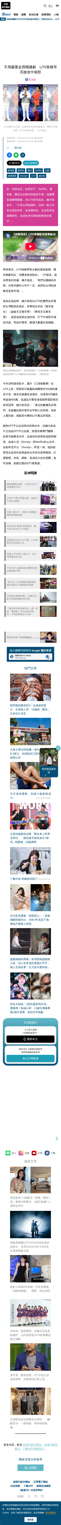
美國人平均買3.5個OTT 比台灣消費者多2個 (21, 555)
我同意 (30, 1519)
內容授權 (15, 1486)
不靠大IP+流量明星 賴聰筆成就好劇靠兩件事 (22, 569)
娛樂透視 (12, 175)
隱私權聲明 (50, 1512)
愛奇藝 (11, 170)
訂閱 (40, 1153)
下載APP (28, 1486)
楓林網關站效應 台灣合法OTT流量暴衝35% (22, 485)
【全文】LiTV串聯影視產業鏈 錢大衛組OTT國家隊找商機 (21, 583)
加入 (14, 1153)
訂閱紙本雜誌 (6, 5)
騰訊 (30, 170)
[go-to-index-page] (27, 79)
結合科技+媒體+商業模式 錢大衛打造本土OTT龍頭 (21, 527)
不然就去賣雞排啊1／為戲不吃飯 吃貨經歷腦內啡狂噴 (22, 597)
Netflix (38, 170)
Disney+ (24, 175)
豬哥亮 (21, 170)
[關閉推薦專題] (58, 748)
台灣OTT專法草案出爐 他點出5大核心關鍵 (22, 499)
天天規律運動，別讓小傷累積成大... (30, 795)
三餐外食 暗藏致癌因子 (23, 879)
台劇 (47, 170)
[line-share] (16, 155)
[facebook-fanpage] (29, 1496)
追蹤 (27, 1153)
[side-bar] (57, 6)
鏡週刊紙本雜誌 (32, 1444)
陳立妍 (18, 147)
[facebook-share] (9, 155)
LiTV (33, 175)
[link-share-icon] (22, 155)
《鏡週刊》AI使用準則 (30, 1490)
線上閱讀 (30, 1468)
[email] (42, 1496)
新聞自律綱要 (44, 1486)
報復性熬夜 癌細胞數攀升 (19, 637)
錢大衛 (42, 175)
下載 (53, 1153)
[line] (20, 1496)
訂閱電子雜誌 (41, 1481)
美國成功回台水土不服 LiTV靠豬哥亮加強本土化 (22, 541)
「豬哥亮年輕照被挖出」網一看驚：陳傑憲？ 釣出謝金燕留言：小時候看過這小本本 (22, 611)
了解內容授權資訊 (33, 1448)
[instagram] (35, 1496)
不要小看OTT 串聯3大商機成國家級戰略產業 (22, 513)
